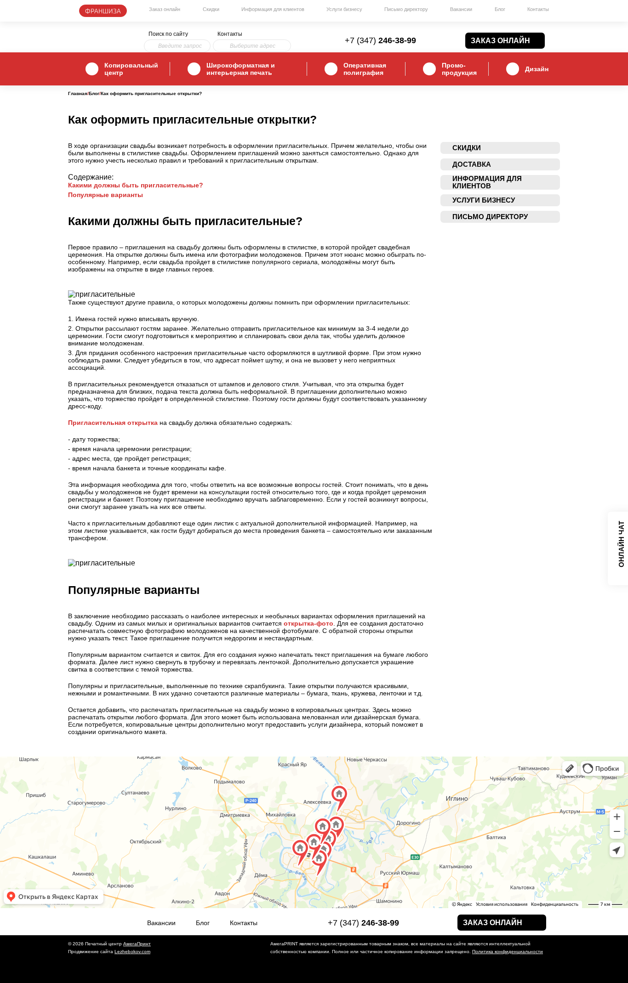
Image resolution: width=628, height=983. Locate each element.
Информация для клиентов (272, 9)
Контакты (538, 9)
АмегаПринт (137, 943)
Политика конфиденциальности (507, 951)
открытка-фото (308, 623)
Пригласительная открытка (113, 422)
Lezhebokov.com (132, 951)
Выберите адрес (252, 46)
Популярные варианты (105, 194)
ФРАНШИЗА (103, 11)
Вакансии (461, 9)
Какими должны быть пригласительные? (135, 185)
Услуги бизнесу (344, 9)
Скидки (211, 9)
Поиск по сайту (168, 34)
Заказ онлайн (164, 9)
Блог (500, 9)
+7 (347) (380, 40)
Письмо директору (406, 9)
